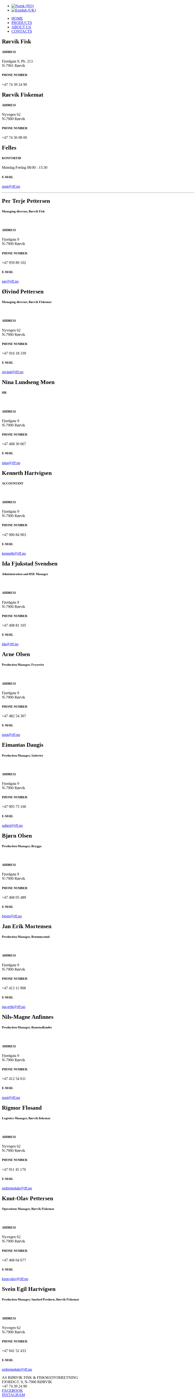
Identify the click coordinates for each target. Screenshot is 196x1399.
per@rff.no (10, 281)
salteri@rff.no (12, 825)
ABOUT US (21, 27)
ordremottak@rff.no (17, 1188)
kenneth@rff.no (14, 553)
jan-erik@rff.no (13, 1007)
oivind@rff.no (12, 372)
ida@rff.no (10, 644)
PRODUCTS (21, 23)
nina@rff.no (11, 463)
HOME (17, 18)
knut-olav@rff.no (15, 1279)
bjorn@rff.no (12, 916)
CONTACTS (21, 31)
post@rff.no (11, 186)
